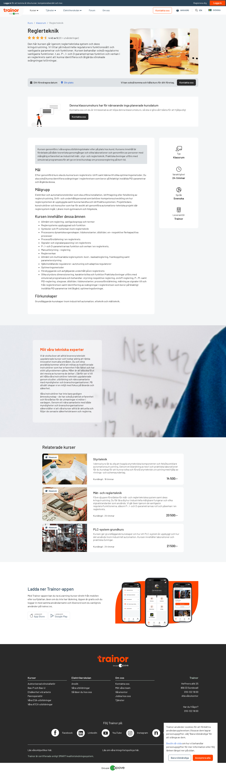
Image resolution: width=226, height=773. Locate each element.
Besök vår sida (174, 743)
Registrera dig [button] (199, 3)
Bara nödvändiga (180, 757)
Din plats (68, 82)
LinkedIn (92, 732)
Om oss (119, 677)
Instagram (142, 732)
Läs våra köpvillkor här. (40, 750)
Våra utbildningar (80, 687)
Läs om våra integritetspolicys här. (120, 750)
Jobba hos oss (123, 695)
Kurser (33, 10)
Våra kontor (121, 691)
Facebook (67, 732)
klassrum (41, 22)
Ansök (74, 683)
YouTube (117, 732)
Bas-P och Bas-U (36, 687)
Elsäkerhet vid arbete (39, 691)
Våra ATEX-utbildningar (40, 704)
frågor (193, 706)
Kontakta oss (162, 10)
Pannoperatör (35, 695)
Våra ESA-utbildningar (39, 700)
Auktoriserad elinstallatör (41, 683)
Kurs (30, 22)
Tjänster (119, 700)
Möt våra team (122, 687)
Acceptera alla (202, 757)
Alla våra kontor (190, 695)
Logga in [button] (7, 3)
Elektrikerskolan (81, 677)
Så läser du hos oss (81, 691)
